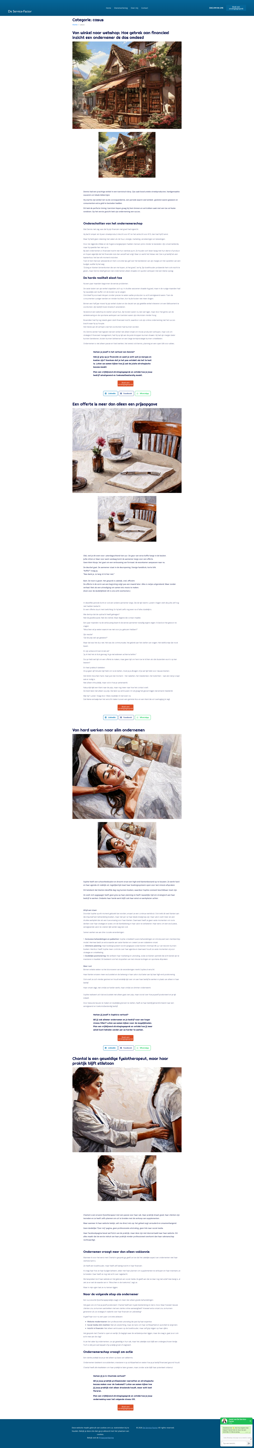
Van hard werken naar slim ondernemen (108, 730)
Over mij (134, 8)
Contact (144, 8)
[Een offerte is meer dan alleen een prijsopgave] (127, 450)
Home (108, 8)
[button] (110, 393)
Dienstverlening (121, 8)
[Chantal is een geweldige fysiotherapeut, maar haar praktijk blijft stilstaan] (127, 1109)
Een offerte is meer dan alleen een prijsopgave (114, 404)
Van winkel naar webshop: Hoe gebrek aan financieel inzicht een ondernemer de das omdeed (120, 35)
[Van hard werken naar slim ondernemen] (127, 776)
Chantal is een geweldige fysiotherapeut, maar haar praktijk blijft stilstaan (120, 1061)
